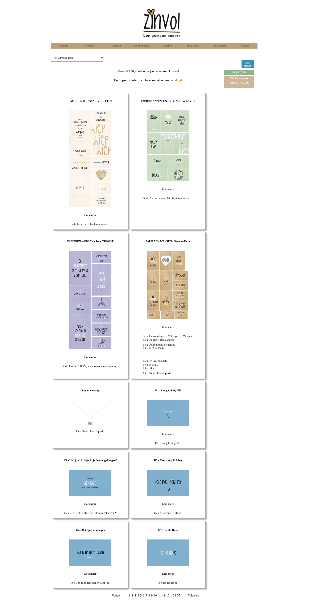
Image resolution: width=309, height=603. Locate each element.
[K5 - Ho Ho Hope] (168, 565)
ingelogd (176, 80)
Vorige (116, 595)
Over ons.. (89, 45)
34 (174, 595)
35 (178, 595)
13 (167, 595)
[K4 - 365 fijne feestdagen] (90, 565)
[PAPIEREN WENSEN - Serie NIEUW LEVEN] (168, 180)
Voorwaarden (219, 45)
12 (163, 595)
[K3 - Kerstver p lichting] (168, 495)
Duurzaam (115, 45)
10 (155, 595)
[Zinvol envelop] (90, 426)
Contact (244, 45)
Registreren (239, 72)
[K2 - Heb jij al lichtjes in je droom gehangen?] (90, 495)
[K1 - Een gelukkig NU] (168, 425)
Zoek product (247, 64)
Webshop (167, 45)
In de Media (193, 45)
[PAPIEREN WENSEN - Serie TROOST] (90, 348)
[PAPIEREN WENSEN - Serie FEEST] (90, 206)
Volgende (193, 595)
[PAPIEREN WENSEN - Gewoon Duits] (168, 318)
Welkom (63, 45)
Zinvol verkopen (141, 45)
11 (159, 595)
